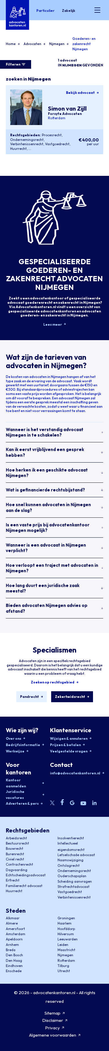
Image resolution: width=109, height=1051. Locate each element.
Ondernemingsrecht (27, 139)
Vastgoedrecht (57, 144)
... (29, 148)
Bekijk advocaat (80, 92)
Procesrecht (52, 135)
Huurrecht (18, 148)
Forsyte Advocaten (65, 114)
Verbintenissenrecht (26, 144)
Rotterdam (56, 118)
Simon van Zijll (67, 108)
